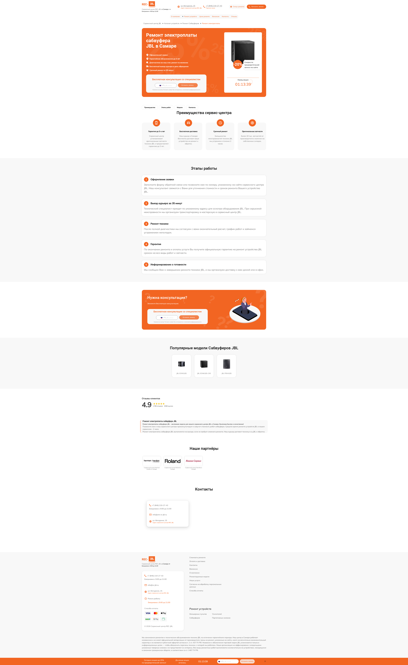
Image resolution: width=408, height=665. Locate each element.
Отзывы (234, 16)
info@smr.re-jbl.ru (160, 515)
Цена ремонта (204, 16)
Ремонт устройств (190, 16)
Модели (180, 107)
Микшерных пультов (198, 614)
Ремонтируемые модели (199, 577)
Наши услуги (194, 580)
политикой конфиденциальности (191, 89)
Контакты (225, 16)
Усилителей (217, 614)
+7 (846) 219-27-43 (214, 6)
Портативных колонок (221, 618)
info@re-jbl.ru (153, 585)
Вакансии (215, 16)
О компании (175, 16)
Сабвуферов (194, 618)
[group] (152, 463)
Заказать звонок (257, 7)
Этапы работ (166, 107)
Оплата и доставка (197, 561)
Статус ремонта (238, 7)
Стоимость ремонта (197, 557)
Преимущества (149, 107)
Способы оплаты (196, 591)
